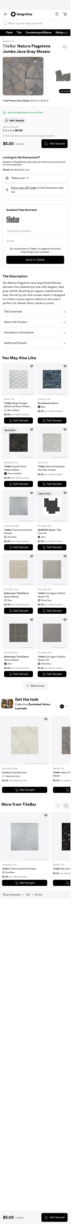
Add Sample (57, 143)
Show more (37, 685)
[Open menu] (5, 14)
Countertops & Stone (38, 32)
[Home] (23, 14)
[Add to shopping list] (31, 366)
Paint (9, 32)
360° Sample (17, 120)
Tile (19, 32)
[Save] (65, 47)
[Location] (57, 14)
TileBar (9, 46)
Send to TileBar (35, 259)
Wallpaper (62, 32)
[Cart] (65, 14)
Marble (6, 41)
